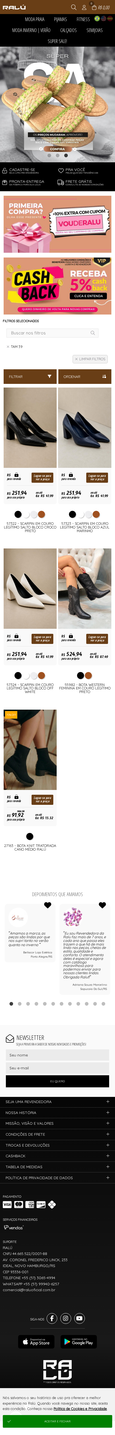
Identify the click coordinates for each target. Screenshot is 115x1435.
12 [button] (103, 1003)
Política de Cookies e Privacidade (80, 1408)
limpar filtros (92, 359)
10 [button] (87, 1003)
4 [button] (36, 1003)
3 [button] (66, 155)
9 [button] (78, 1003)
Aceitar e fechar (57, 1421)
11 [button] (95, 1003)
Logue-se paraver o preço (42, 477)
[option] (57, 104)
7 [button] (61, 1003)
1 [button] (49, 155)
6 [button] (53, 1003)
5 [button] (45, 1003)
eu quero (57, 1081)
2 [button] (57, 155)
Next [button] (110, 949)
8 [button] (70, 1003)
